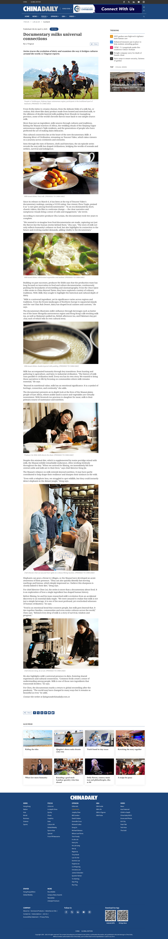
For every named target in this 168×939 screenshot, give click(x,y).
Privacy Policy (44, 917)
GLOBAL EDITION (36, 2)
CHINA (25, 2)
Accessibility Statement (30, 917)
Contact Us (26, 914)
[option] (127, 82)
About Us (26, 911)
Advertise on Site (50, 911)
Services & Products (37, 911)
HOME (27, 16)
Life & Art (36, 22)
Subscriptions (36, 914)
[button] (112, 89)
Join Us (45, 914)
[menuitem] (66, 9)
